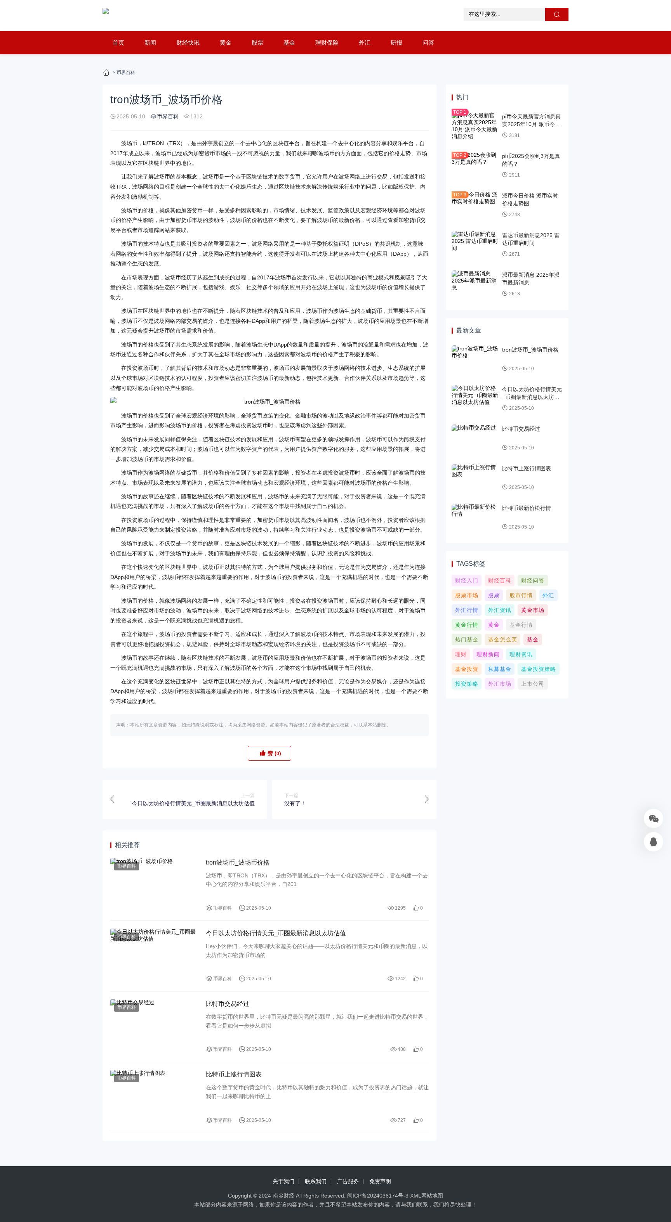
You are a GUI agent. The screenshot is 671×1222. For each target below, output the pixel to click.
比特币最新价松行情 (526, 508)
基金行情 (521, 625)
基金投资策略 (538, 669)
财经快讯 (188, 42)
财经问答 (532, 580)
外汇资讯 (499, 610)
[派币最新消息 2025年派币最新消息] (475, 284)
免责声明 (380, 1181)
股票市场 (466, 595)
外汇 (364, 42)
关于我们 (283, 1181)
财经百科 (499, 580)
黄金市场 (532, 610)
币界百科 (125, 72)
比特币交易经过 (227, 1003)
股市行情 (521, 595)
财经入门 (466, 580)
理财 (461, 654)
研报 (396, 42)
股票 (257, 42)
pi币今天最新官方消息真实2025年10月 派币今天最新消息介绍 (531, 124)
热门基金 (466, 639)
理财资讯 (521, 654)
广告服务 (348, 1181)
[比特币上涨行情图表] (154, 1097)
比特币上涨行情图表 (234, 1074)
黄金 (225, 42)
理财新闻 (488, 654)
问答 (428, 42)
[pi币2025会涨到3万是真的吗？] (475, 166)
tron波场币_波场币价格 (237, 862)
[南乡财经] (106, 15)
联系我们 (316, 1181)
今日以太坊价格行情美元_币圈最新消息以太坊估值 (276, 933)
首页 (118, 42)
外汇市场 (499, 684)
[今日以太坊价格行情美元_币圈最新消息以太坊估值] (154, 956)
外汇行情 (466, 610)
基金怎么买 (502, 639)
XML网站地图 (426, 1196)
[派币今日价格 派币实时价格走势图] (475, 205)
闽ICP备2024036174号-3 (378, 1196)
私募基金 (499, 669)
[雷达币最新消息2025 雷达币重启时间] (475, 245)
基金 (289, 42)
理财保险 (327, 42)
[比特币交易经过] (154, 1026)
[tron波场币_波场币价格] (269, 402)
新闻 (150, 42)
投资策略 (466, 684)
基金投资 (466, 669)
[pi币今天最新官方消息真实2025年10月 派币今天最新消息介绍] (475, 126)
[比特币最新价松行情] (475, 518)
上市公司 (532, 684)
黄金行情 (466, 625)
